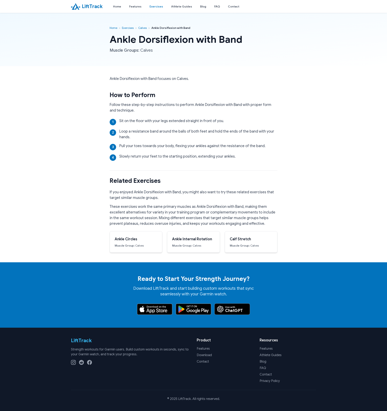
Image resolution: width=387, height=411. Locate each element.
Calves (142, 28)
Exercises (156, 6)
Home (117, 6)
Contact (233, 6)
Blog (203, 6)
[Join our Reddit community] (81, 362)
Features (135, 6)
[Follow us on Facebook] (89, 362)
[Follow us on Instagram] (73, 362)
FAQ (217, 6)
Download (204, 355)
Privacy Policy (270, 381)
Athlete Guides (181, 6)
